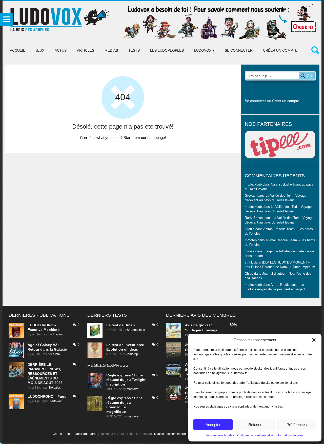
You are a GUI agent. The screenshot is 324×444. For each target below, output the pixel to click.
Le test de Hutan (120, 325)
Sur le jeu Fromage (201, 330)
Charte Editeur (63, 434)
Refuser (254, 424)
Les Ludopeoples (167, 50)
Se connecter (239, 50)
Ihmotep (251, 240)
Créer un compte (280, 50)
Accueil (17, 50)
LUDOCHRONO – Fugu (47, 396)
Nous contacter (164, 434)
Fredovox (59, 334)
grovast (205, 325)
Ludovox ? (204, 50)
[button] (313, 339)
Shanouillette (136, 330)
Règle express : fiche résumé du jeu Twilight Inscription (126, 379)
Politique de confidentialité (255, 435)
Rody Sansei (254, 218)
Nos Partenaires (86, 434)
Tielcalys (55, 387)
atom (56, 354)
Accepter (213, 424)
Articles (85, 50)
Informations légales (220, 435)
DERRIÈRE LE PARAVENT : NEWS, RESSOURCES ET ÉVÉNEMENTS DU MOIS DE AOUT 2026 (45, 373)
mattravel (133, 389)
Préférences (297, 424)
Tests (134, 50)
